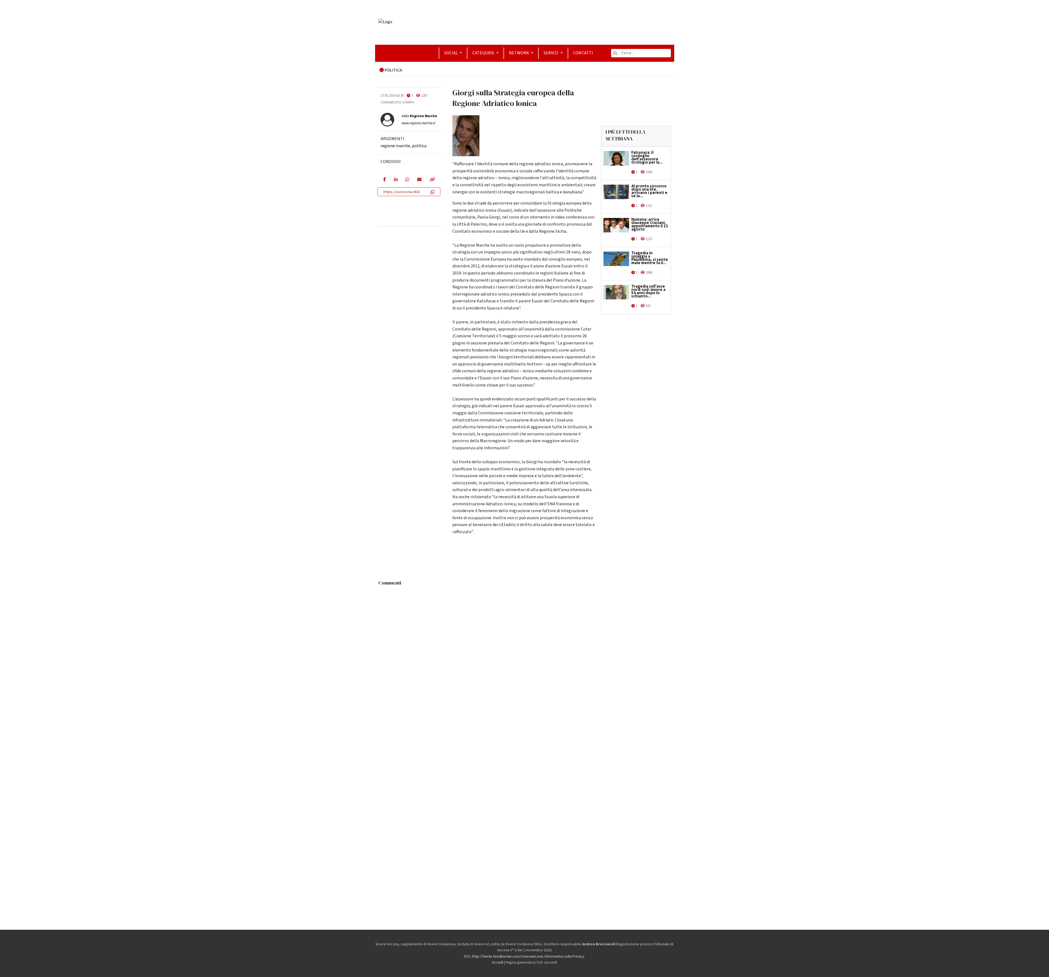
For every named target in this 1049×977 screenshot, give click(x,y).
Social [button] (451, 53)
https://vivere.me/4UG (402, 192)
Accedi (497, 962)
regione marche (395, 146)
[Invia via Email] (419, 180)
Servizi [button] (551, 53)
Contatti (583, 53)
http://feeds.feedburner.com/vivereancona (507, 956)
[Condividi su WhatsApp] (407, 180)
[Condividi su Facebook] (384, 180)
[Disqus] (524, 656)
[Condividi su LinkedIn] (395, 180)
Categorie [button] (483, 53)
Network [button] (519, 53)
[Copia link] (432, 180)
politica (419, 146)
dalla (419, 116)
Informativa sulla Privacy (564, 956)
